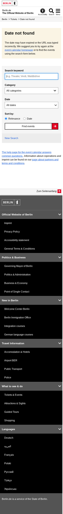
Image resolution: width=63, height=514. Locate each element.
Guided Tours (11, 412)
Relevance (14, 118)
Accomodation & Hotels (17, 352)
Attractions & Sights (15, 403)
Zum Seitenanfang (47, 191)
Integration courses (14, 326)
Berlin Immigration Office (17, 317)
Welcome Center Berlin (17, 309)
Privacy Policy (12, 231)
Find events (28, 126)
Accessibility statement (16, 240)
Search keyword (14, 70)
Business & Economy (16, 283)
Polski (7, 463)
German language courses (18, 334)
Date (7, 99)
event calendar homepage (19, 50)
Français (9, 455)
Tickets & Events (13, 395)
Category (10, 85)
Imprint (8, 223)
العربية (7, 446)
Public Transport (13, 369)
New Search (11, 138)
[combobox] (31, 76)
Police (7, 377)
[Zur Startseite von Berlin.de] (11, 204)
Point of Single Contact (16, 291)
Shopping (9, 420)
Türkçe (8, 480)
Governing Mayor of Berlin (18, 266)
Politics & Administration (17, 274)
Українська (10, 489)
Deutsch (8, 438)
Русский (8, 472)
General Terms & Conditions (19, 248)
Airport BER (10, 360)
